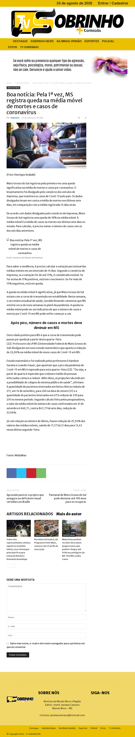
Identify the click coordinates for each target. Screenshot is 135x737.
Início (9, 83)
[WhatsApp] (41, 473)
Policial (108, 41)
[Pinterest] (31, 473)
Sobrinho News (42, 41)
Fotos (12, 47)
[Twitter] (21, 473)
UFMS (34, 343)
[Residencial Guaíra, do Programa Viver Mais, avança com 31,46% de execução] (46, 528)
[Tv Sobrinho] (67, 22)
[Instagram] (14, 3)
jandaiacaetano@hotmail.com (67, 715)
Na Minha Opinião (69, 41)
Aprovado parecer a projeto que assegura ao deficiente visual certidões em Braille (25, 498)
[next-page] (14, 566)
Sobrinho (15, 117)
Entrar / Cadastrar (113, 3)
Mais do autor (69, 514)
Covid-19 (54, 196)
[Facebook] (9, 3)
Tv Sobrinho (29, 47)
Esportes (91, 41)
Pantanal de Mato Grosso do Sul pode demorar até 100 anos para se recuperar (67, 498)
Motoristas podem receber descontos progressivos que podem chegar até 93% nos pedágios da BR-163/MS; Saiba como (73, 549)
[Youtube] (19, 3)
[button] (124, 41)
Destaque (20, 41)
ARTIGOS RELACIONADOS (30, 514)
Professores (20, 343)
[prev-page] (9, 566)
